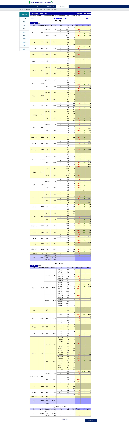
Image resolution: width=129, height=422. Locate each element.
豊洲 (24, 21)
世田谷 (24, 38)
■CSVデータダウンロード (60, 18)
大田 (24, 25)
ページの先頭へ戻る (91, 420)
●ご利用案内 (64, 419)
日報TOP (21, 9)
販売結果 (28, 9)
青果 (34, 9)
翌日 (87, 18)
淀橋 (24, 32)
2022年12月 (40, 9)
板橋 (24, 35)
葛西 (24, 49)
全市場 (24, 18)
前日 (33, 18)
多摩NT (24, 45)
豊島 (24, 28)
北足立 (24, 42)
